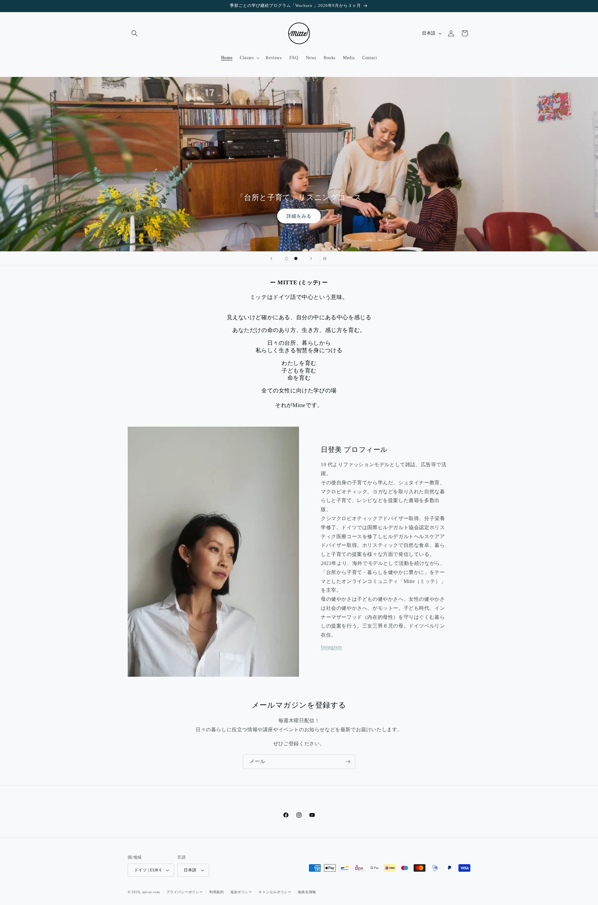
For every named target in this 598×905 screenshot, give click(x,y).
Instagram (331, 647)
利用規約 (216, 892)
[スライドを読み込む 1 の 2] (286, 258)
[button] (134, 33)
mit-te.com (151, 892)
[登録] (348, 761)
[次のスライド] (311, 258)
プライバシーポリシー (184, 892)
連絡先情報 (307, 892)
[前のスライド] (271, 258)
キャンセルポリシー (275, 892)
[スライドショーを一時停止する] (327, 258)
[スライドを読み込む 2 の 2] (296, 258)
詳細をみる (299, 215)
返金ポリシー (241, 892)
